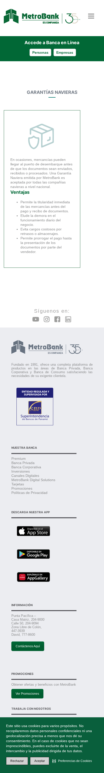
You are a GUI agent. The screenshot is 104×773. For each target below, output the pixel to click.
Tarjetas (17, 484)
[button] (72, 761)
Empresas (64, 52)
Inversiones (20, 471)
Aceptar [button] (39, 761)
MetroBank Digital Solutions (33, 480)
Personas (40, 52)
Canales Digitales (25, 476)
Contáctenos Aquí (28, 646)
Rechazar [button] (17, 761)
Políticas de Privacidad (29, 493)
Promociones (21, 488)
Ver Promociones (27, 693)
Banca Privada (23, 463)
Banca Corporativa (26, 467)
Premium (18, 459)
